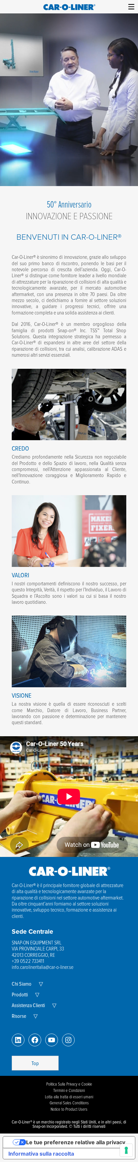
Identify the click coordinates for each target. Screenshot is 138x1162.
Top (35, 1063)
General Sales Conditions (69, 1103)
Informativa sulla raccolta (41, 1153)
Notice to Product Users (69, 1109)
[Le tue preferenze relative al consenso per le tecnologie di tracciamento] (126, 1150)
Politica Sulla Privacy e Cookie (69, 1084)
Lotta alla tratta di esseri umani (69, 1097)
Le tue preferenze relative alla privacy (75, 1142)
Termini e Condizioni (69, 1090)
